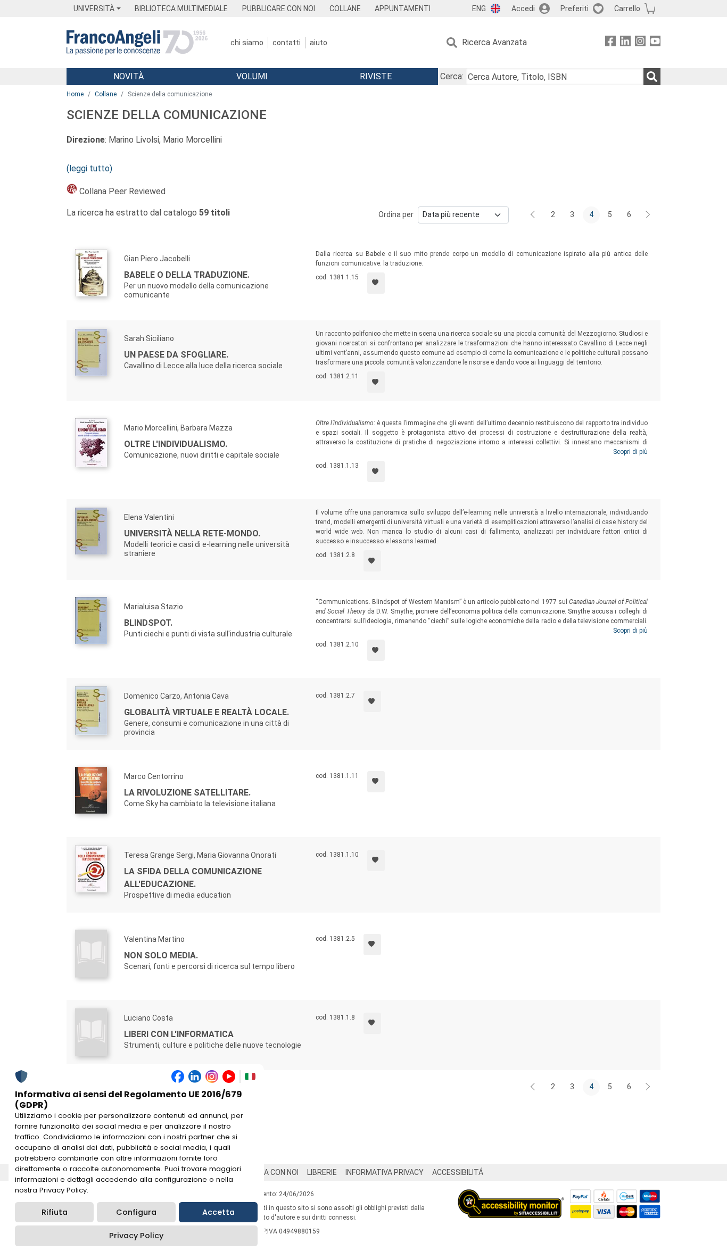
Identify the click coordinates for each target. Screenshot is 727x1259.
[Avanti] (648, 214)
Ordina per (396, 214)
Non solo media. (161, 955)
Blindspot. (148, 623)
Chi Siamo (246, 42)
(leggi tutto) (89, 168)
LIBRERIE (322, 1172)
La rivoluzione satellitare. (187, 793)
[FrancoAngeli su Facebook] (610, 43)
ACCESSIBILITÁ (457, 1172)
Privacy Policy (136, 1235)
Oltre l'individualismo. (175, 444)
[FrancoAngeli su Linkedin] (625, 43)
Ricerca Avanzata (494, 42)
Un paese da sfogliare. (176, 355)
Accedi (523, 8)
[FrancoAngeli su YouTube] (655, 43)
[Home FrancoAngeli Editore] (137, 43)
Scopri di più (630, 451)
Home (75, 94)
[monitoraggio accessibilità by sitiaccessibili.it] (511, 1195)
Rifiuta (55, 1212)
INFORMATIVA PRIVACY (384, 1172)
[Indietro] (533, 214)
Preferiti (574, 8)
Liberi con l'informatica (179, 1034)
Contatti (286, 42)
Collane (106, 94)
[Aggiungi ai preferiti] (376, 283)
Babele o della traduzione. (187, 275)
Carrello (627, 8)
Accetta (218, 1212)
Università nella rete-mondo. (192, 533)
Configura (136, 1212)
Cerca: (452, 76)
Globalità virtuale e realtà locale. (206, 712)
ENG (479, 8)
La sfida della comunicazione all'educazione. (193, 877)
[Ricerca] (651, 76)
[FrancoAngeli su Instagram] (640, 43)
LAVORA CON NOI (270, 1172)
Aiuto (318, 42)
